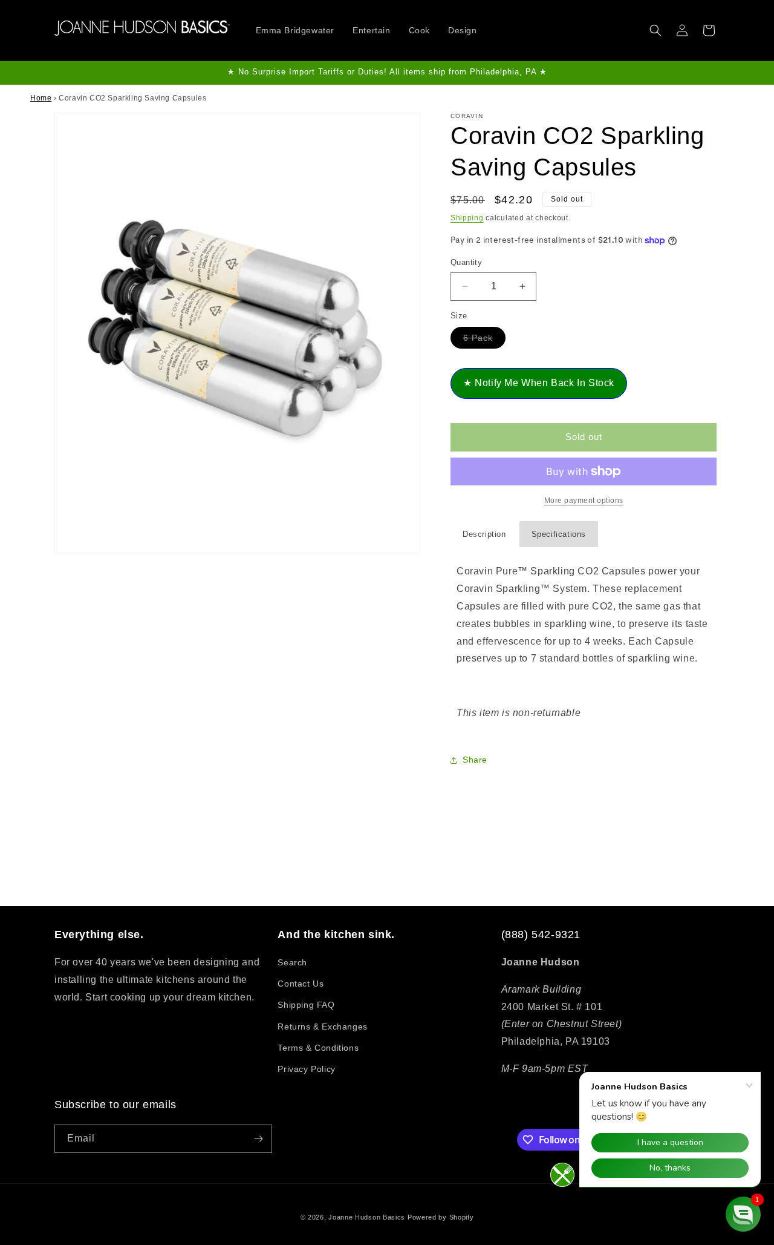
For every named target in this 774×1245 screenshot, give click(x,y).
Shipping (467, 218)
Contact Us (301, 983)
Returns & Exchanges (322, 1026)
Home (40, 98)
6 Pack (484, 340)
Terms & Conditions (318, 1048)
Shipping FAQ (306, 1005)
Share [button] (475, 759)
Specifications (559, 534)
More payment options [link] (583, 500)
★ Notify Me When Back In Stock (538, 383)
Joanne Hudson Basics (366, 1217)
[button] (655, 30)
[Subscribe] (258, 1139)
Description (484, 534)
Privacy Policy (306, 1069)
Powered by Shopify (441, 1217)
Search (292, 962)
